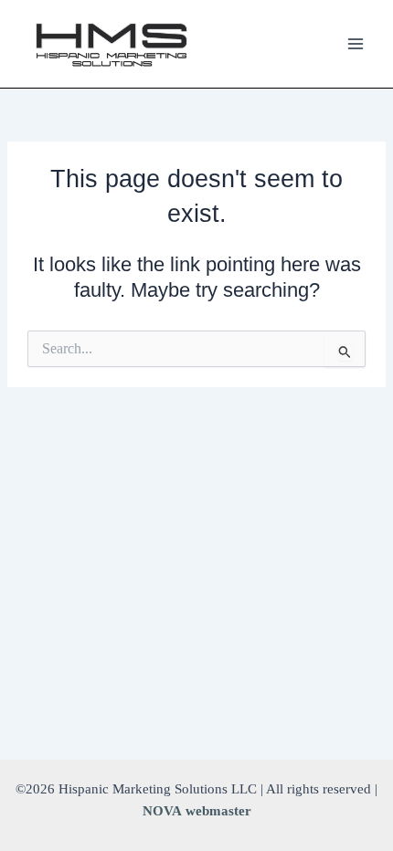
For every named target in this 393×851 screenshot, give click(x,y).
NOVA (162, 811)
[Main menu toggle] (355, 44)
